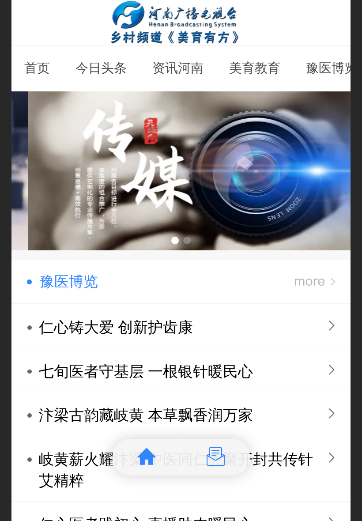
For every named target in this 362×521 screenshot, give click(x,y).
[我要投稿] (215, 457)
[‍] (315, 282)
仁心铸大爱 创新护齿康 (116, 327)
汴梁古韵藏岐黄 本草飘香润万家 (146, 415)
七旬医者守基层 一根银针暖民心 (146, 371)
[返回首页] (146, 457)
